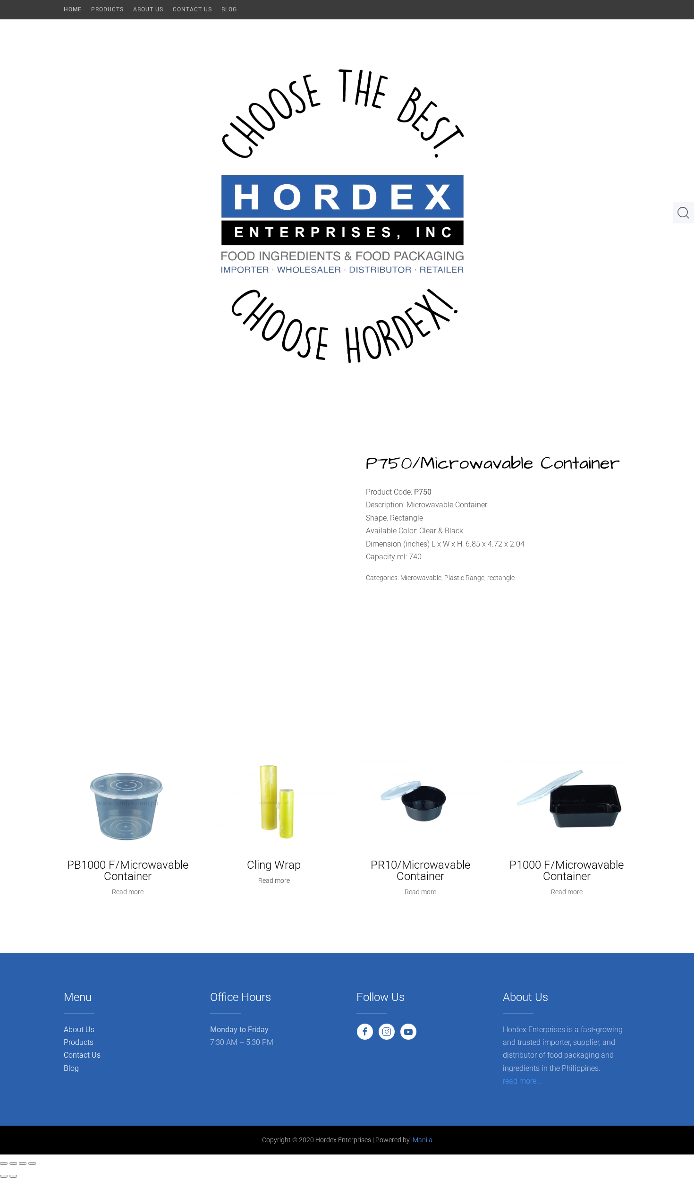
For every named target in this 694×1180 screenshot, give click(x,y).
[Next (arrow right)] (13, 1176)
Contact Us (192, 9)
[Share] (22, 1163)
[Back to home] (347, 216)
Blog (229, 9)
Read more (128, 892)
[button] (683, 216)
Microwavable (420, 577)
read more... (522, 1081)
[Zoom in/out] (4, 1163)
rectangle (501, 577)
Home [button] (73, 9)
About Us (148, 9)
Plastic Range (464, 577)
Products (107, 9)
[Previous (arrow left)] (4, 1176)
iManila (421, 1140)
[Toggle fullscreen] (13, 1163)
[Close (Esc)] (32, 1163)
